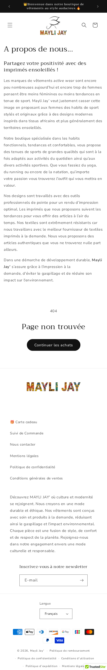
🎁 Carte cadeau (23, 422)
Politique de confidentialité (32, 467)
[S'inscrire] (81, 580)
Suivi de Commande (26, 433)
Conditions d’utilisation (77, 658)
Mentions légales (24, 456)
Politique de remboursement (70, 651)
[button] (9, 25)
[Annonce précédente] (9, 6)
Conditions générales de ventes (36, 478)
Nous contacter (22, 444)
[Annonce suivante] (97, 6)
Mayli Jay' (37, 651)
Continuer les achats (53, 345)
